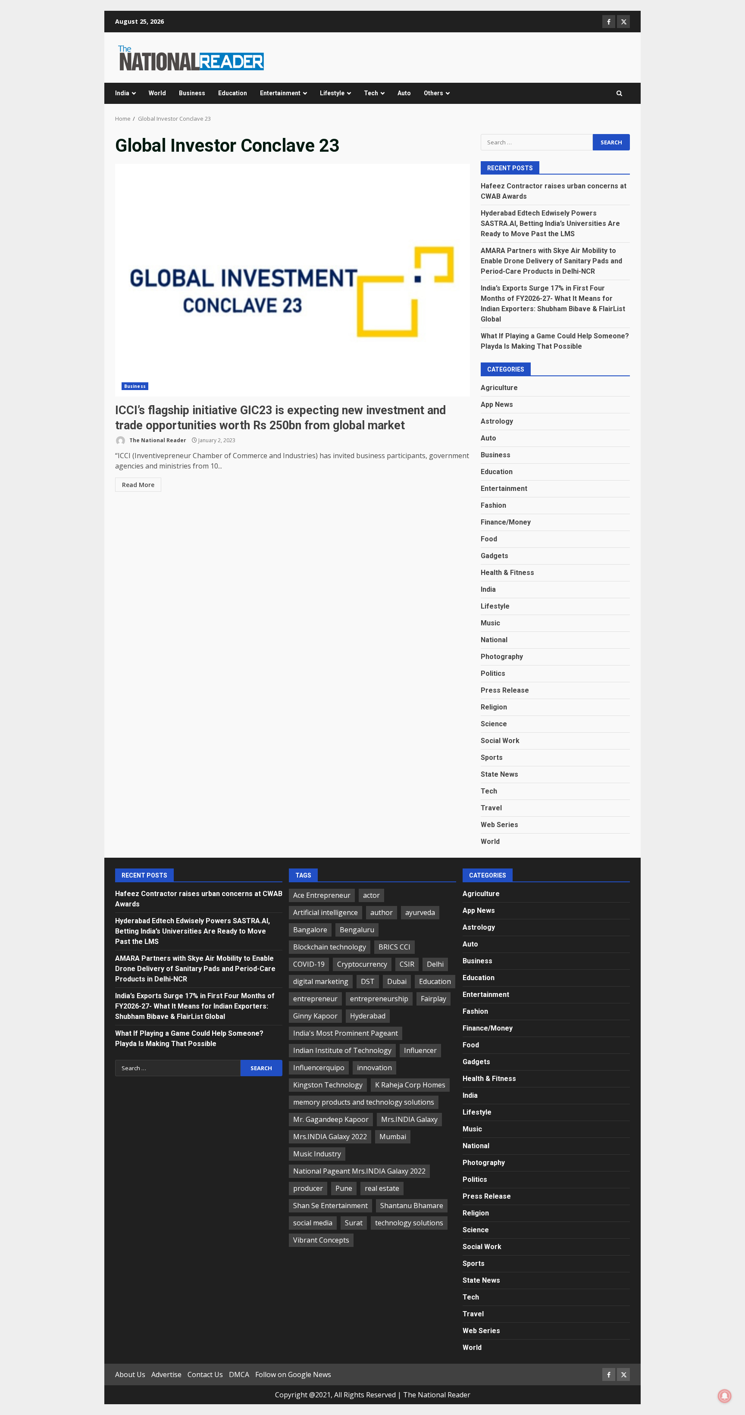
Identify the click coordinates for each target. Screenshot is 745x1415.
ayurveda (420, 912)
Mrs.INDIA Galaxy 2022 (330, 1136)
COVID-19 (309, 964)
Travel (491, 808)
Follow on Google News (293, 1374)
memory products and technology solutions (363, 1102)
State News (499, 774)
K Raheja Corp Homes (410, 1085)
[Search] (619, 93)
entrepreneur (315, 998)
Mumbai (392, 1136)
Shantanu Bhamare (411, 1205)
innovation (374, 1067)
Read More (138, 485)
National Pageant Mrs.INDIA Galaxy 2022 (359, 1171)
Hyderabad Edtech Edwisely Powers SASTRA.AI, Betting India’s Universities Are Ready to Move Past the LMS (550, 223)
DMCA (239, 1374)
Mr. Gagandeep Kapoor (331, 1119)
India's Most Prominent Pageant (345, 1033)
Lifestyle (332, 93)
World (157, 93)
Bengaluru (357, 929)
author (381, 912)
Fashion (493, 505)
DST (368, 981)
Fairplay (433, 998)
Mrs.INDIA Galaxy (409, 1119)
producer (308, 1188)
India (122, 93)
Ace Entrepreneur (322, 895)
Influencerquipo (318, 1067)
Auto (404, 93)
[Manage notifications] (725, 1396)
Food (489, 539)
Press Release (505, 690)
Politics (493, 673)
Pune (343, 1188)
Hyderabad (367, 1016)
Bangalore (310, 929)
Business (192, 93)
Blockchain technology (329, 947)
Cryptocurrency (362, 964)
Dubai (397, 981)
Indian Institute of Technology (342, 1050)
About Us (130, 1374)
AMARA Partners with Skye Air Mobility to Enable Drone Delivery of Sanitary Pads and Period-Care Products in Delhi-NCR (551, 261)
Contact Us (205, 1374)
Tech (371, 93)
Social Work (500, 741)
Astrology (497, 421)
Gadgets (494, 556)
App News (497, 404)
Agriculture (499, 388)
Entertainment (280, 93)
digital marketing (320, 981)
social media (312, 1223)
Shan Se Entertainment (330, 1205)
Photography (502, 657)
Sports (492, 757)
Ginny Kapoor (315, 1016)
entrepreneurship (379, 998)
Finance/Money (506, 522)
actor (371, 895)
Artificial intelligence (325, 912)
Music (490, 623)
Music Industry (317, 1154)
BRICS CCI (394, 947)
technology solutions (409, 1223)
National (494, 640)
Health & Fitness (507, 572)
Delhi (435, 964)
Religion (494, 707)
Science (494, 724)
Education (232, 93)
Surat (354, 1223)
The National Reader (157, 440)
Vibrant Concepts (321, 1240)
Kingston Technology (328, 1085)
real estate (382, 1188)
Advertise (166, 1374)
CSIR (407, 964)
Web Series (499, 825)
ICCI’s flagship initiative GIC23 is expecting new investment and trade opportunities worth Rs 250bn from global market (292, 280)
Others (433, 93)
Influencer (420, 1050)
